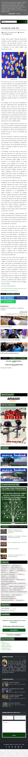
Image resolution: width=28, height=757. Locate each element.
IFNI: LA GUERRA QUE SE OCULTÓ (17, 542)
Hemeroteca (14, 526)
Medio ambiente (17, 567)
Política (4, 572)
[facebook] (6, 747)
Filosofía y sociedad (17, 569)
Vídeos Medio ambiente (8, 598)
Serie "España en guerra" (9, 578)
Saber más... (5, 673)
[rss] (21, 747)
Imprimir (10, 34)
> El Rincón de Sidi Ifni (6, 649)
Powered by (10, 634)
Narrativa (13, 572)
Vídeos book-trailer (8, 579)
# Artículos (9, 294)
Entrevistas (21, 579)
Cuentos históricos (8, 600)
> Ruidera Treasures (6, 645)
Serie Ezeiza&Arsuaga (8, 596)
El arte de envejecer (6, 327)
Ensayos (4, 586)
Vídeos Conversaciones (17, 586)
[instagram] (12, 747)
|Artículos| (21, 32)
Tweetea (9, 298)
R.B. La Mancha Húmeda (9, 574)
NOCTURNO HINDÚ (13, 549)
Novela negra (6, 595)
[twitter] (9, 747)
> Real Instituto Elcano (6, 646)
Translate (12, 610)
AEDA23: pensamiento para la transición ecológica (13, 584)
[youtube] (18, 747)
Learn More (11, 13)
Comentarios (23, 526)
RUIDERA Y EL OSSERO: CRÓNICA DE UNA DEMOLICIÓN (17, 536)
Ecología (5, 569)
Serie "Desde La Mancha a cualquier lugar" (14, 592)
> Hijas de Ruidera (5, 643)
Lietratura (20, 600)
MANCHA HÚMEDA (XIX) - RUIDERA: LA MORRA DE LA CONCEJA (15, 531)
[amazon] (15, 747)
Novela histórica (19, 588)
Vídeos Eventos (6, 588)
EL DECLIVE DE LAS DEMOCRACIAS (10, 353)
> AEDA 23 (3, 642)
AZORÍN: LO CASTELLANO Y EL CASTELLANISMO (16, 555)
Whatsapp (9, 301)
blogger (5, 358)
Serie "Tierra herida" (16, 590)
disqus (14, 358)
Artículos (16, 565)
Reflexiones (21, 570)
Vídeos (21, 574)
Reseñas (4, 570)
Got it (18, 13)
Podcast (4, 590)
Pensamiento (6, 565)
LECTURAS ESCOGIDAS (8, 581)
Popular (5, 526)
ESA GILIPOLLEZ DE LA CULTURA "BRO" (11, 340)
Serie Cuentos (17, 595)
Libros (12, 570)
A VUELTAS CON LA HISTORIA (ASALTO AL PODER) (16, 695)
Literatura (5, 567)
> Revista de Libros (5, 648)
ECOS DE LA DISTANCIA (14, 703)
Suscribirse (14, 630)
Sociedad (13, 576)
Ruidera (4, 576)
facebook (22, 358)
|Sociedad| (4, 34)
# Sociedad (16, 294)
